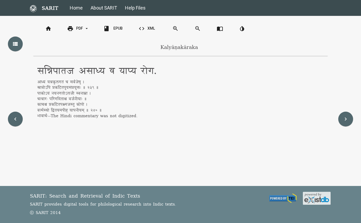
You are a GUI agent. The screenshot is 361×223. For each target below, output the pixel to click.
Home (76, 8)
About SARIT (104, 8)
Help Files (135, 8)
